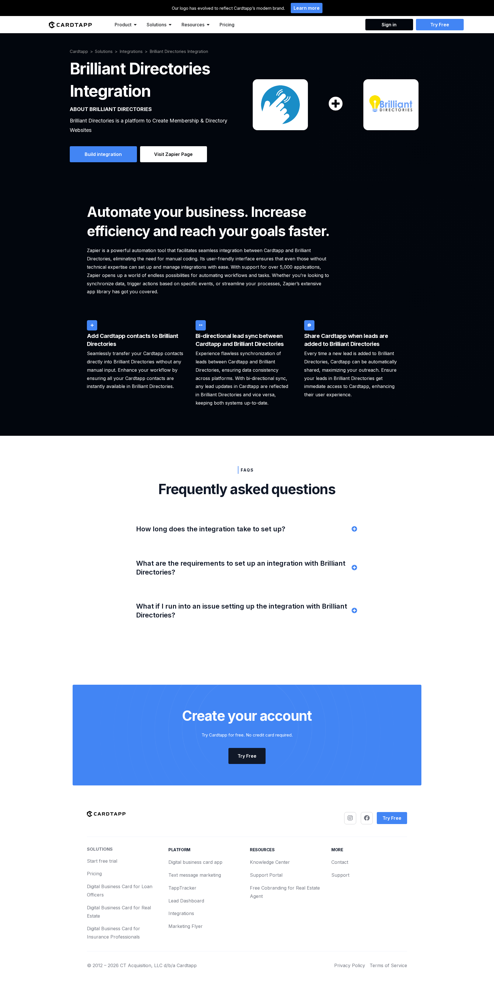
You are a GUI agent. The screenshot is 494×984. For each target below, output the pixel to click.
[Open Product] (135, 24)
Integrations (131, 51)
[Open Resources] (208, 24)
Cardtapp (79, 51)
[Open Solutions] (170, 24)
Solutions (104, 51)
